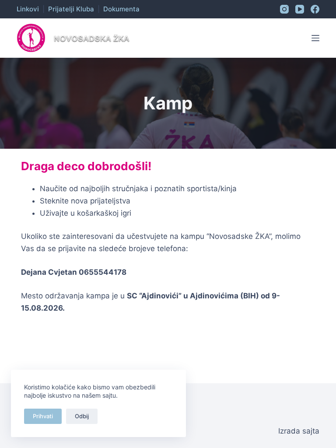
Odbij (82, 416)
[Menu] (315, 38)
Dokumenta (121, 9)
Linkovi (28, 9)
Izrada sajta (298, 431)
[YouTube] (299, 9)
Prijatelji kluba (71, 9)
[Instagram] (284, 9)
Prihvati (43, 416)
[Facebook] (315, 9)
